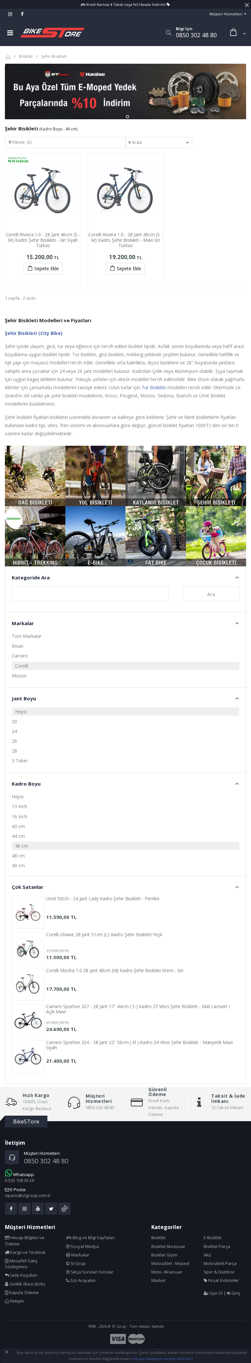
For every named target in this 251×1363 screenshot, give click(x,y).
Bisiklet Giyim (164, 1255)
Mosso (19, 676)
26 (14, 741)
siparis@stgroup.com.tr (28, 1195)
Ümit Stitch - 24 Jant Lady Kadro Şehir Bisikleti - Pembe (102, 898)
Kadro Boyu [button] (26, 783)
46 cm (21, 846)
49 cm (18, 865)
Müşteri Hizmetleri (226, 13)
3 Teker (20, 760)
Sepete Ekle (46, 268)
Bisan (18, 646)
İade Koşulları (23, 1275)
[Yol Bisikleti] (95, 476)
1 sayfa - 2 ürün (20, 298)
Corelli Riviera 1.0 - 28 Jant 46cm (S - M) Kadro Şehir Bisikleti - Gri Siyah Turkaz (43, 240)
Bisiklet (26, 56)
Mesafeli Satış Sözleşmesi (21, 1264)
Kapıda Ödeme (23, 1292)
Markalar (79, 1255)
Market (158, 1280)
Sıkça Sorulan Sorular (91, 1272)
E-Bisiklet (212, 1237)
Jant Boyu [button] (24, 698)
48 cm (18, 856)
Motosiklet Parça (220, 1263)
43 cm (18, 826)
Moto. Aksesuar (166, 1272)
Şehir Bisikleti (54, 56)
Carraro (20, 656)
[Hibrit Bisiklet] (35, 536)
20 (14, 721)
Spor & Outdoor (219, 1272)
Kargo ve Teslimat (27, 1252)
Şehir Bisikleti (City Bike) (33, 333)
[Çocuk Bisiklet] (216, 536)
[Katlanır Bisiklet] (156, 476)
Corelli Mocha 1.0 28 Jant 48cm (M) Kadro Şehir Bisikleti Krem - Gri (114, 970)
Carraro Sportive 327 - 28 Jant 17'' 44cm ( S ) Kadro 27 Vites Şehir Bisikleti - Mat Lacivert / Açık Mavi (138, 1009)
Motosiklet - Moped (170, 1263)
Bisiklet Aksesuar (168, 1246)
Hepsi (21, 711)
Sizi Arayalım (82, 1280)
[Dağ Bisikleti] (35, 476)
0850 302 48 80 (196, 35)
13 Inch (19, 806)
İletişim (16, 1301)
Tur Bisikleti (154, 387)
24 (14, 731)
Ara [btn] (211, 594)
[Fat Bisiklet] (156, 536)
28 (14, 751)
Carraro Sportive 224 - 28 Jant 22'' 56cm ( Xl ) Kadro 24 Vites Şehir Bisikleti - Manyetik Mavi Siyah (139, 1045)
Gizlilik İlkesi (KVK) (26, 1284)
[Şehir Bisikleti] (216, 476)
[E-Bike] (95, 536)
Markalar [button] (23, 623)
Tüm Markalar (27, 636)
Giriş (235, 1293)
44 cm (18, 836)
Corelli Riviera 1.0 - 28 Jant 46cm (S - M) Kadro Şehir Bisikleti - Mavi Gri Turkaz (125, 240)
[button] (168, 32)
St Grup (78, 1263)
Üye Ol (216, 1293)
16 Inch (19, 816)
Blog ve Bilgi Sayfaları (93, 1237)
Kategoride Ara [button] (31, 577)
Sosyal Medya (84, 1246)
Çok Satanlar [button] (27, 887)
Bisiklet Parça (217, 1246)
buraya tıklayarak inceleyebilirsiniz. (163, 1358)
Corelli (21, 666)
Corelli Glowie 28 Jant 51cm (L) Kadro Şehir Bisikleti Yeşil (104, 934)
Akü (207, 1255)
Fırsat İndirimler (223, 1280)
